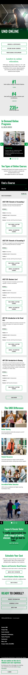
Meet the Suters (14, 543)
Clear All (24, 193)
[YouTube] (12, 622)
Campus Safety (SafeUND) (7, 644)
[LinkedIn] (9, 622)
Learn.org (14, 100)
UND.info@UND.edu (6, 618)
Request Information (14, 599)
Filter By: (3, 189)
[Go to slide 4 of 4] (17, 158)
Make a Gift (4, 641)
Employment (4, 639)
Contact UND (4, 627)
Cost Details (14, 582)
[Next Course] (26, 144)
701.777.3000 (16, 618)
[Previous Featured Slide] (1, 522)
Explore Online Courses (14, 48)
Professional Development (14, 52)
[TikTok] (15, 622)
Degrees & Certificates (14, 44)
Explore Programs (5, 637)
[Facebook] (5, 622)
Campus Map (4, 629)
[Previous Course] (2, 144)
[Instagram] (2, 622)
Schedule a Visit (14, 603)
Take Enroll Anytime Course (15, 225)
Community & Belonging (7, 634)
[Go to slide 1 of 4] (10, 158)
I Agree (13, 672)
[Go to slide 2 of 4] (12, 158)
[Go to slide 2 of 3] (14, 522)
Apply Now (14, 607)
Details (4, 209)
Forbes (14, 87)
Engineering (8, 148)
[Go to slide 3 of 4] (15, 158)
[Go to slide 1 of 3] (11, 522)
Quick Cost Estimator (14, 572)
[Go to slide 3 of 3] (16, 522)
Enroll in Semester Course (15, 230)
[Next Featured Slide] (26, 522)
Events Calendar (5, 632)
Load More (14, 397)
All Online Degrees (6, 127)
